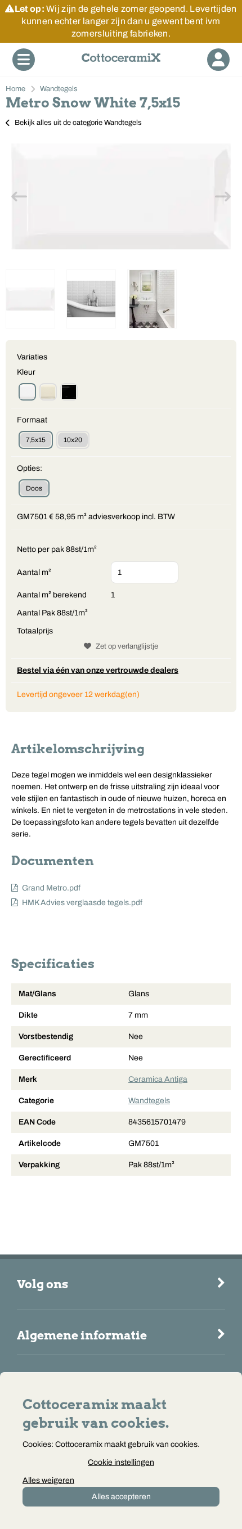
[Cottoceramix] (121, 60)
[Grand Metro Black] (69, 392)
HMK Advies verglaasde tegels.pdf (82, 902)
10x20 (73, 440)
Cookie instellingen (121, 1462)
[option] (121, 196)
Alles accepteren (121, 1496)
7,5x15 (36, 440)
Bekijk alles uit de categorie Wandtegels (78, 123)
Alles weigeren (48, 1480)
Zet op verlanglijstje (127, 646)
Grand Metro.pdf (51, 888)
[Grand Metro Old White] (48, 392)
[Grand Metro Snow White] (27, 392)
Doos (34, 488)
